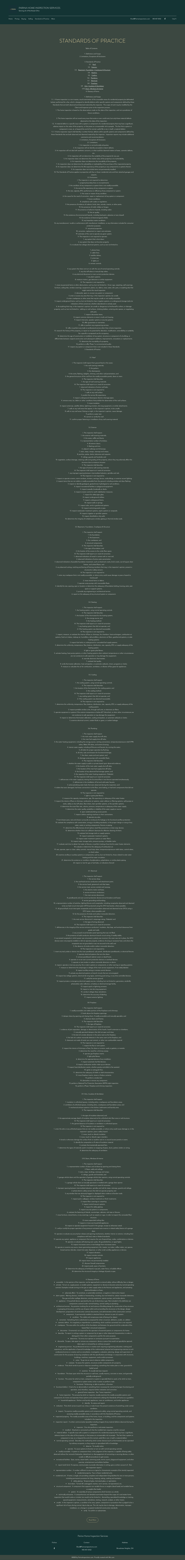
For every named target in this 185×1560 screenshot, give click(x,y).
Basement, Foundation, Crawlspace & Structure (94, 70)
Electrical (94, 81)
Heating (94, 73)
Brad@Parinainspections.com (140, 19)
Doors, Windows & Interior (94, 89)
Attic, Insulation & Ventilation (94, 86)
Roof (94, 64)
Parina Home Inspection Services (93, 1536)
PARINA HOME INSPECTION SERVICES (39, 8)
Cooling (94, 75)
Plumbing (94, 78)
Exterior (94, 67)
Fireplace (94, 83)
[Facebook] (165, 19)
